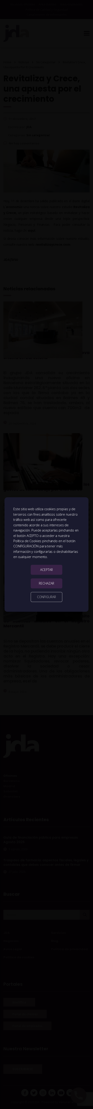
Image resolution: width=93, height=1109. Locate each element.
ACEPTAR (46, 570)
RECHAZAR (46, 583)
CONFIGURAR (46, 597)
